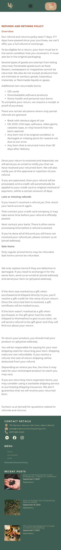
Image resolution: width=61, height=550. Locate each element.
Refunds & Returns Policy (16, 462)
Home (10, 452)
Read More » (28, 482)
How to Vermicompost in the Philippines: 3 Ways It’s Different (39, 476)
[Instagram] (22, 437)
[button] (30, 6)
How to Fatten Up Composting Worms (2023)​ (39, 501)
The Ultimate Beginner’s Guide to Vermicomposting (38, 527)
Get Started (12, 455)
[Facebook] (14, 437)
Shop (9, 458)
